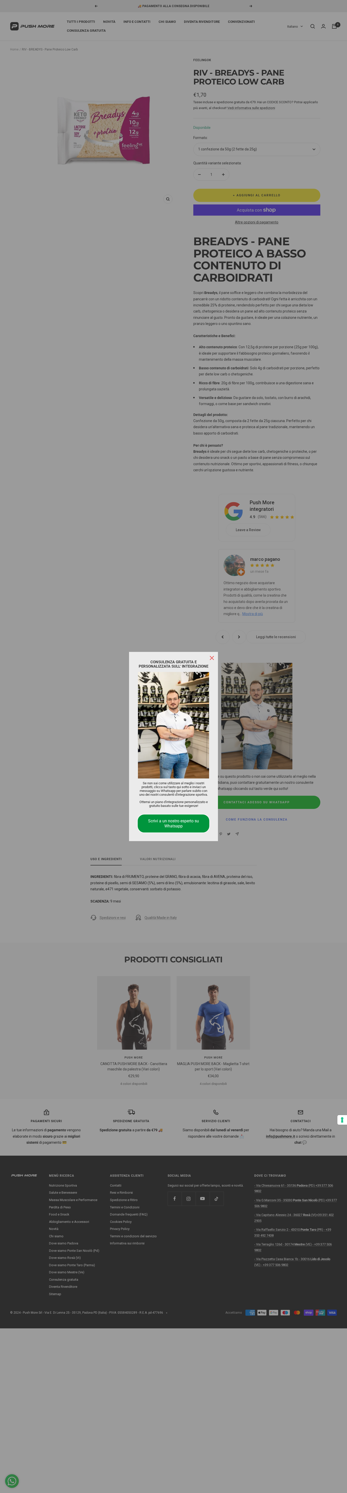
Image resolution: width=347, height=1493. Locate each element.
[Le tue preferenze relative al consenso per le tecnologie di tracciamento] (342, 1120)
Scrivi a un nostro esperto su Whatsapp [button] (173, 823)
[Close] (212, 658)
